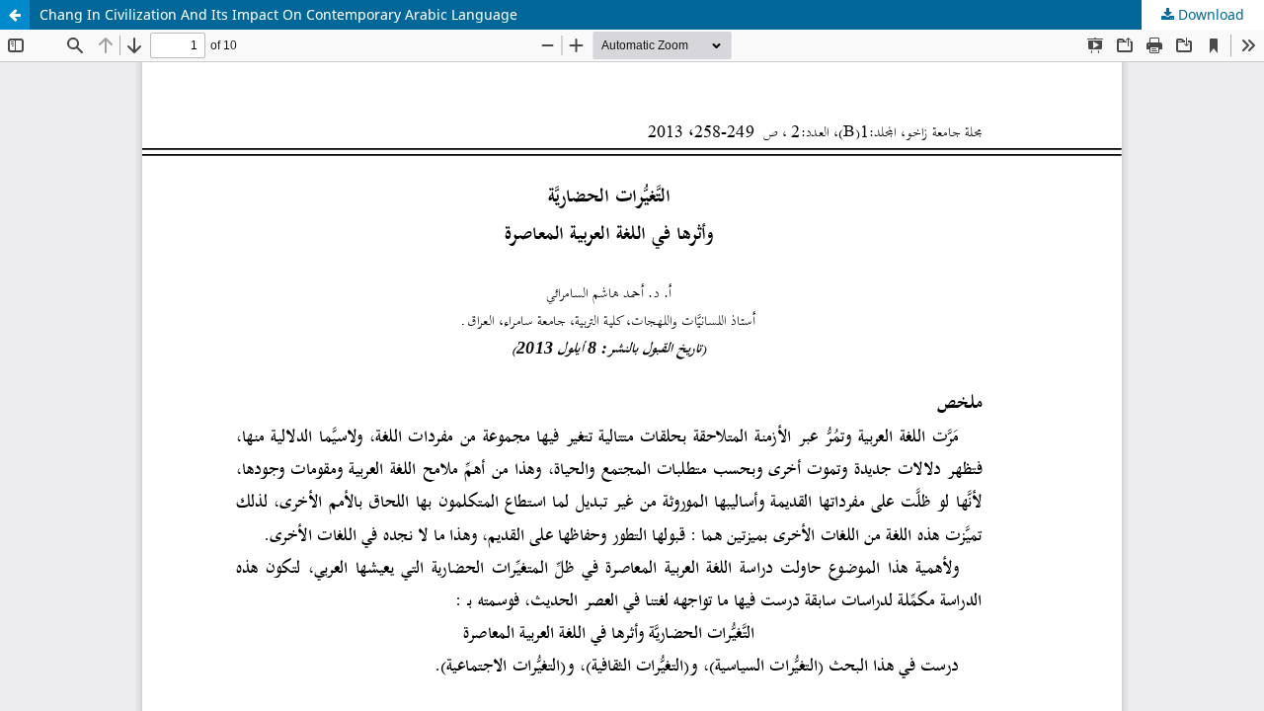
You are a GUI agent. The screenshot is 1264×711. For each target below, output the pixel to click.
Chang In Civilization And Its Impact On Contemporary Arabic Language (278, 14)
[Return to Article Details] (15, 15)
